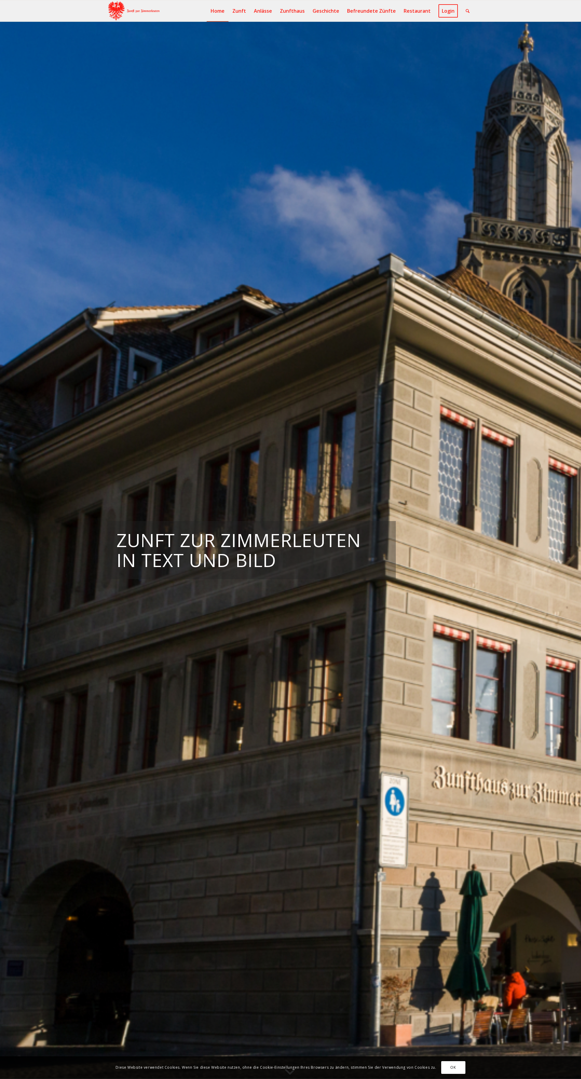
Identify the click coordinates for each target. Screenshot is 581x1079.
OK (453, 1067)
